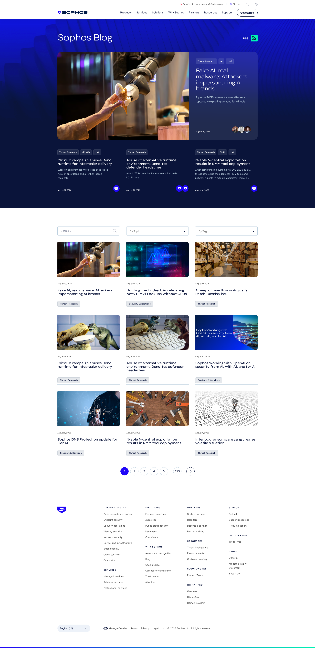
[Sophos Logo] (72, 12)
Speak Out (235, 573)
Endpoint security (113, 519)
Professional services (115, 588)
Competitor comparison (158, 570)
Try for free (235, 541)
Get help (233, 514)
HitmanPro (193, 597)
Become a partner (197, 525)
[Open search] (247, 4)
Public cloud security (157, 525)
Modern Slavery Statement (238, 565)
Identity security (113, 531)
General (233, 557)
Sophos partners (196, 514)
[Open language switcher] (256, 4)
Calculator (109, 560)
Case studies (152, 564)
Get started (247, 12)
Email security (111, 548)
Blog (147, 559)
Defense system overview (118, 514)
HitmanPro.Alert (196, 602)
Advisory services (113, 582)
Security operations (114, 525)
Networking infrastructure (118, 542)
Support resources (239, 519)
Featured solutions (155, 514)
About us (150, 582)
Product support (238, 525)
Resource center (196, 553)
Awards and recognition (158, 553)
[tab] (118, 508)
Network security (113, 537)
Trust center (152, 576)
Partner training (195, 531)
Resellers (192, 519)
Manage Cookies (118, 628)
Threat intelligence (197, 547)
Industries (151, 519)
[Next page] (190, 471)
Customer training (197, 559)
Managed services (114, 576)
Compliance (151, 537)
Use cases (151, 531)
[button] (235, 4)
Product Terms (195, 575)
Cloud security (112, 554)
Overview (192, 591)
